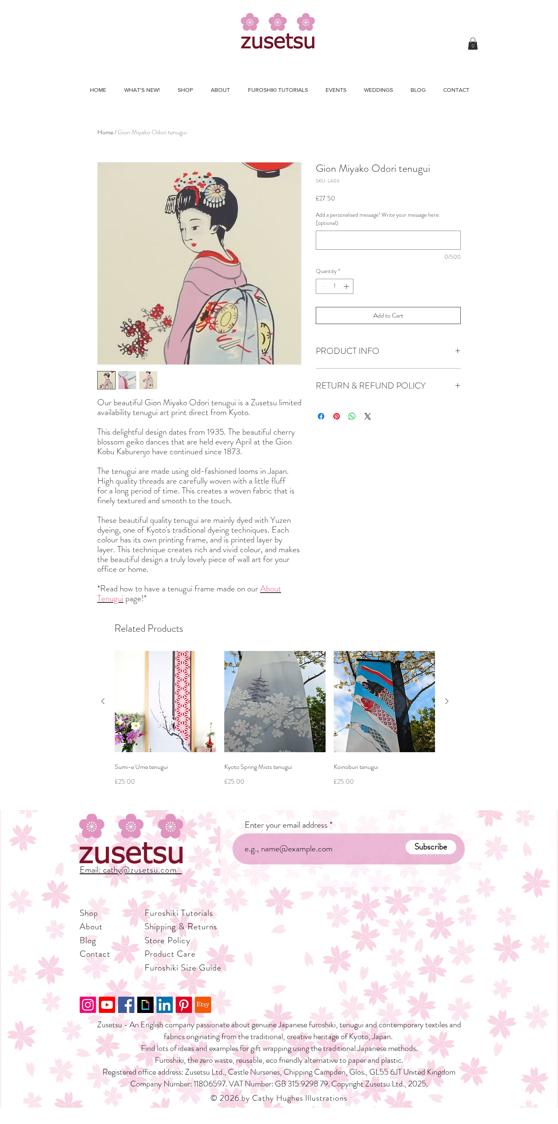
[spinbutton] (334, 286)
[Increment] (347, 286)
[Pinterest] (184, 1005)
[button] (473, 44)
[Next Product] (447, 701)
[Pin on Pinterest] (336, 416)
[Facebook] (126, 1005)
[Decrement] (322, 286)
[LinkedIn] (164, 1005)
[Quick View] (165, 701)
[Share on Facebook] (321, 416)
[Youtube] (107, 1005)
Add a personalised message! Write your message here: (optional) (378, 219)
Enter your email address (286, 825)
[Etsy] (203, 1005)
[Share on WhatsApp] (352, 416)
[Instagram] (88, 1005)
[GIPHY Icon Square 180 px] (145, 1005)
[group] (275, 727)
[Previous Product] (103, 701)
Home (105, 132)
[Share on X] (368, 416)
